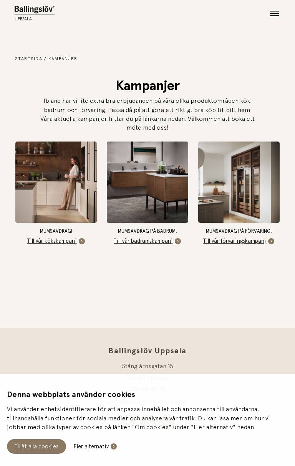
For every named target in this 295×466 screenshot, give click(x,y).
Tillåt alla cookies (36, 446)
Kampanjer (63, 58)
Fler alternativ (91, 446)
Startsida (29, 58)
